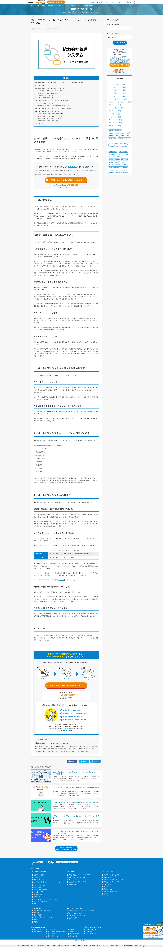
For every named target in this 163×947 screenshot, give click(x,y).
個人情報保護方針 (74, 933)
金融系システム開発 (125, 102)
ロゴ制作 (106, 883)
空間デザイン (107, 888)
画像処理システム (113, 102)
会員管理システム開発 (124, 135)
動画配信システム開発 (113, 162)
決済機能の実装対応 (113, 151)
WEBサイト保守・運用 (40, 901)
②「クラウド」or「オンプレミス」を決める (51, 116)
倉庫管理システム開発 (113, 135)
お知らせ (113, 2)
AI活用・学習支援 (74, 876)
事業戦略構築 (72, 884)
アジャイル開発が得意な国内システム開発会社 (118, 164)
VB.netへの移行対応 (123, 151)
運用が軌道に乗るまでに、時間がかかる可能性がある (53, 105)
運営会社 (72, 929)
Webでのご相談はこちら (150, 932)
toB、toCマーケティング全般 (77, 877)
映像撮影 (36, 912)
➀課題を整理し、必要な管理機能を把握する (51, 114)
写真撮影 (36, 919)
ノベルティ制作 (108, 889)
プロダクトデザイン (109, 895)
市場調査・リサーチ (74, 883)
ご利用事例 (93, 2)
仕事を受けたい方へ (53, 936)
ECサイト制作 (38, 894)
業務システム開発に (65, 848)
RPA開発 (122, 162)
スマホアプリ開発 (39, 881)
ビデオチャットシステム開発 (121, 146)
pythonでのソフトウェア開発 (124, 138)
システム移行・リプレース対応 (115, 148)
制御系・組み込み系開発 (40, 889)
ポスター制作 (107, 877)
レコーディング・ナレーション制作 (44, 917)
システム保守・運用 (39, 886)
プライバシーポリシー (105, 945)
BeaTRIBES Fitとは (85, 2)
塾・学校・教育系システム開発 (115, 130)
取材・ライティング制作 (75, 913)
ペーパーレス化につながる (45, 95)
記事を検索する (120, 42)
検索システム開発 (124, 159)
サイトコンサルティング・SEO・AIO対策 (45, 899)
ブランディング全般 (74, 879)
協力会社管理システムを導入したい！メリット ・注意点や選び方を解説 (60, 82)
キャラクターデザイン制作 (111, 891)
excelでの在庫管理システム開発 (117, 96)
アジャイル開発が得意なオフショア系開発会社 (118, 167)
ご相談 (65, 730)
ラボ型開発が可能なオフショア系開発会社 (117, 170)
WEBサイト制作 (38, 891)
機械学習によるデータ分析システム (117, 105)
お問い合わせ (73, 935)
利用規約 (72, 931)
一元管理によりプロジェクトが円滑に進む (50, 90)
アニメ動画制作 (38, 914)
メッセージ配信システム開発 (116, 108)
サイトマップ (73, 936)
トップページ (37, 929)
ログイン (120, 2)
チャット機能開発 (123, 143)
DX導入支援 (37, 877)
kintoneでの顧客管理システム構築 (117, 99)
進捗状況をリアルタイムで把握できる (49, 93)
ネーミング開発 (73, 917)
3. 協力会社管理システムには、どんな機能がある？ (53, 108)
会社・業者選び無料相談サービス (57, 931)
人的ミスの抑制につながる (45, 97)
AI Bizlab (89, 931)
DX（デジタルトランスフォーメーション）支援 (118, 154)
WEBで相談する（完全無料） (56, 2)
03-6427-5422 (41, 2)
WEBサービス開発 (39, 874)
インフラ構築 (37, 887)
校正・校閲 (72, 919)
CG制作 (106, 893)
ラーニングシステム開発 (114, 156)
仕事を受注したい (128, 2)
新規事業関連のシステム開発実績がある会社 (118, 172)
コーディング (37, 898)
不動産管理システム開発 (114, 159)
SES (35, 903)
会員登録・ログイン (39, 931)
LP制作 (36, 892)
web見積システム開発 (114, 117)
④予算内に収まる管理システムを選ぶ (49, 121)
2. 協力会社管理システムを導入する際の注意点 (52, 100)
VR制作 (36, 923)
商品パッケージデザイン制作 (111, 881)
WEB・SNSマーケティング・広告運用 (79, 874)
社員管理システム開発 (114, 111)
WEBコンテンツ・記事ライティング (79, 915)
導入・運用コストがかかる (45, 103)
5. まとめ (39, 123)
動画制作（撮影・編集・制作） (42, 910)
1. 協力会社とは (42, 85)
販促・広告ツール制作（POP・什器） (114, 879)
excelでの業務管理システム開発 (117, 90)
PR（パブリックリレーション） (77, 881)
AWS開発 (111, 146)
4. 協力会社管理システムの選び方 (47, 111)
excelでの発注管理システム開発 (117, 87)
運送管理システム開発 (114, 126)
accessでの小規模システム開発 (117, 84)
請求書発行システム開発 (115, 120)
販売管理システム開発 (124, 133)
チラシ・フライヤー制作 (110, 876)
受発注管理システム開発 (115, 123)
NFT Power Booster (92, 933)
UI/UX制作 (37, 896)
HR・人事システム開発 (114, 114)
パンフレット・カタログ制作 (111, 874)
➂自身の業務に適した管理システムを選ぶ (50, 118)
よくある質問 (100, 2)
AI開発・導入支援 (39, 879)
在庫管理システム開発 (113, 133)
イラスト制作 (107, 884)
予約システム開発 (112, 138)
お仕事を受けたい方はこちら (66, 862)
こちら (61, 580)
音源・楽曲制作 (38, 916)
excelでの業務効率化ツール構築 (117, 93)
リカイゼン (72, 167)
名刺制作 (106, 886)
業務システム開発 (39, 876)
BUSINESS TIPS (92, 929)
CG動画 (36, 921)
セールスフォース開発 (113, 143)
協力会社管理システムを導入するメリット (50, 88)
